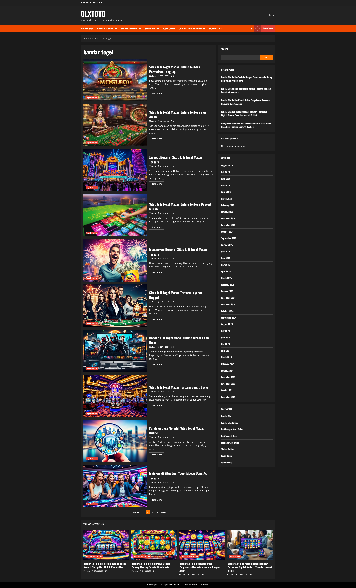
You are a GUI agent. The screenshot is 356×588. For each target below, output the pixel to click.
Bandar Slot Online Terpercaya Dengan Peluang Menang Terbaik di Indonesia (150, 565)
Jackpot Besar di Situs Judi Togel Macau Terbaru (115, 170)
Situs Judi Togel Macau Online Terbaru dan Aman (115, 125)
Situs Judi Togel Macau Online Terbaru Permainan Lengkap (115, 80)
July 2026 (225, 172)
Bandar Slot (87, 28)
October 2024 (227, 311)
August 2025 (227, 244)
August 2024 (227, 324)
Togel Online (169, 28)
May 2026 (225, 185)
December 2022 (228, 397)
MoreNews (188, 584)
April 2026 (226, 192)
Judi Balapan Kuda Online (192, 28)
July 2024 (225, 330)
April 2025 (226, 271)
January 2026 (227, 211)
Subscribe (268, 28)
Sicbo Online (215, 28)
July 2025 (225, 251)
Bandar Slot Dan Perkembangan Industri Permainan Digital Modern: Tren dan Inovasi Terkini (244, 113)
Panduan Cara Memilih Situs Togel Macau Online (115, 441)
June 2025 (225, 258)
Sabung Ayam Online (131, 28)
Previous (134, 512)
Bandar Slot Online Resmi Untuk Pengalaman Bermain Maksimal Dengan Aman (199, 567)
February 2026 (227, 205)
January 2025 (227, 291)
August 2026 (227, 165)
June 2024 (225, 337)
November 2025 (228, 225)
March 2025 (226, 278)
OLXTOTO (93, 13)
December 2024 (228, 297)
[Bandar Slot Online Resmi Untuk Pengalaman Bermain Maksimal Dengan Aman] (202, 545)
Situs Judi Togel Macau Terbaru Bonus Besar (115, 396)
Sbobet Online (152, 28)
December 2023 (228, 377)
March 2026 (226, 198)
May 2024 (225, 344)
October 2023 (227, 390)
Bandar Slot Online (107, 28)
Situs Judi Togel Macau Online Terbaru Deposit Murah (115, 215)
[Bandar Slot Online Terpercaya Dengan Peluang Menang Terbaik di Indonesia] (154, 545)
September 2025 (228, 238)
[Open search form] (251, 28)
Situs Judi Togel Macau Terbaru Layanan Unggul (115, 305)
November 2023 (228, 383)
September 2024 (228, 317)
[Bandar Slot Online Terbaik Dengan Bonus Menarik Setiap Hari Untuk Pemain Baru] (106, 545)
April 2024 (226, 350)
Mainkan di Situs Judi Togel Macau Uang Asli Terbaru (115, 486)
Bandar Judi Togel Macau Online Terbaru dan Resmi (115, 351)
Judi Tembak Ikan (229, 436)
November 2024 (228, 304)
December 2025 (228, 218)
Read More (157, 94)
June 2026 (226, 178)
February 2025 (227, 284)
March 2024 (226, 357)
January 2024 (227, 370)
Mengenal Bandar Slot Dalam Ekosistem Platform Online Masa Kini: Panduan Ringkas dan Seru (246, 125)
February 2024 (227, 364)
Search (224, 49)
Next (163, 512)
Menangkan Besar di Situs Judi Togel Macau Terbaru (115, 260)
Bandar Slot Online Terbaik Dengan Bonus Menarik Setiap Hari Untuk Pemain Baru (104, 565)
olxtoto (271, 15)
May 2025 (225, 264)
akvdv (153, 76)
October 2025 (227, 231)
